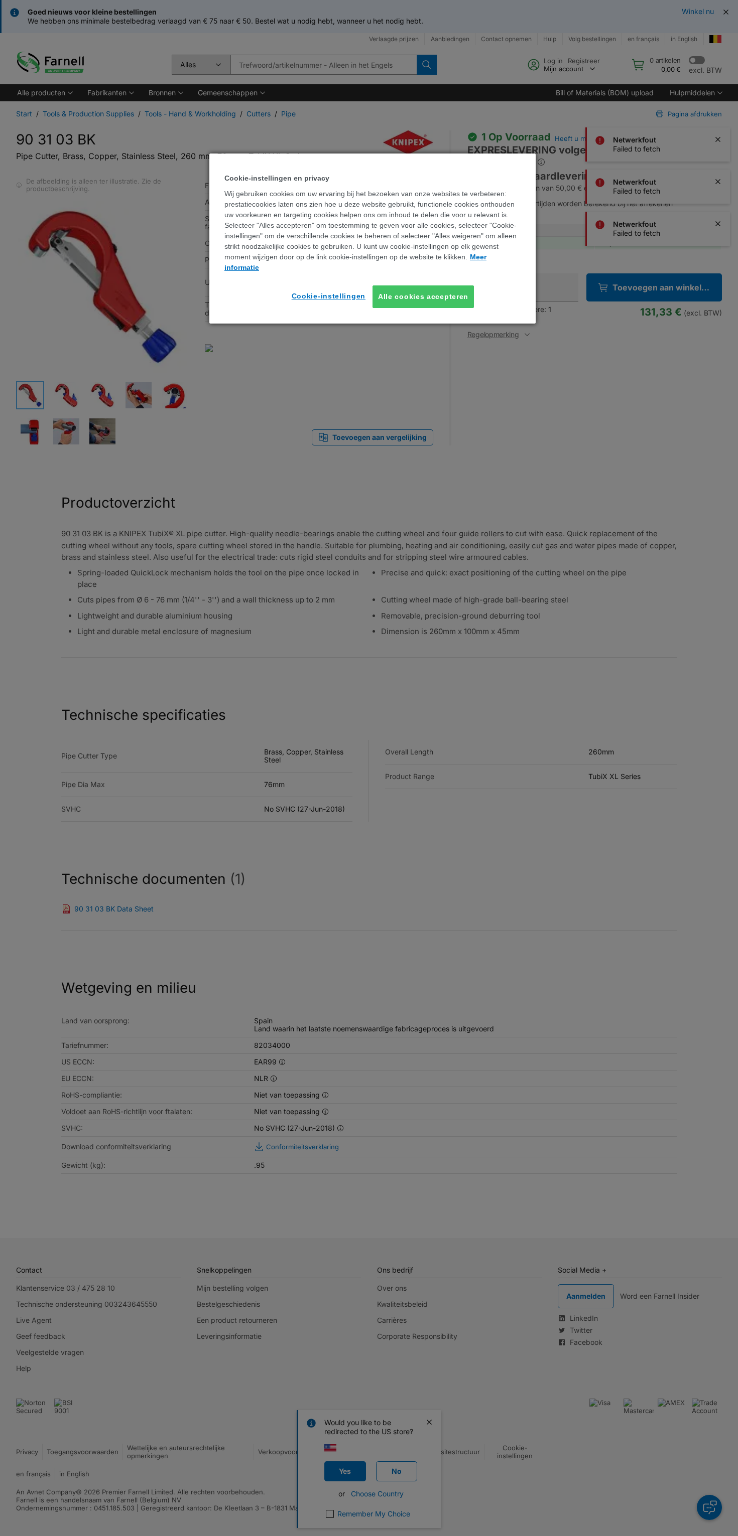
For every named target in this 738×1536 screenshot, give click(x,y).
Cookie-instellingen (328, 296)
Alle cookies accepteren (423, 296)
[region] (372, 238)
